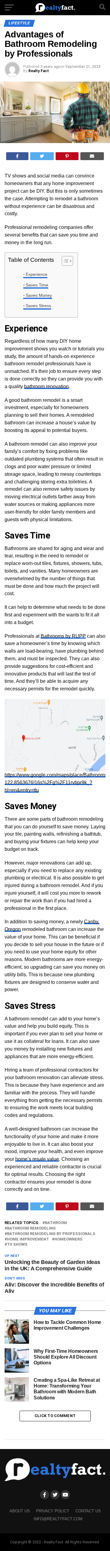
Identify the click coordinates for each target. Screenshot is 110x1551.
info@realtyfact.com (58, 1519)
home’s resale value (37, 1159)
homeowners (68, 1239)
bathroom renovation (46, 386)
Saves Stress (38, 305)
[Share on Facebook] (17, 156)
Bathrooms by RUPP (63, 636)
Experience (36, 274)
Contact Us (88, 1511)
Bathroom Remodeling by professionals (51, 1234)
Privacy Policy (52, 1511)
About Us (19, 1511)
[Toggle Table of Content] (64, 261)
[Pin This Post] (67, 156)
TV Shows (17, 1245)
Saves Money (39, 295)
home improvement (28, 1239)
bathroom (56, 1223)
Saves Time (37, 284)
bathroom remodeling (31, 1228)
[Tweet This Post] (42, 156)
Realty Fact (38, 71)
